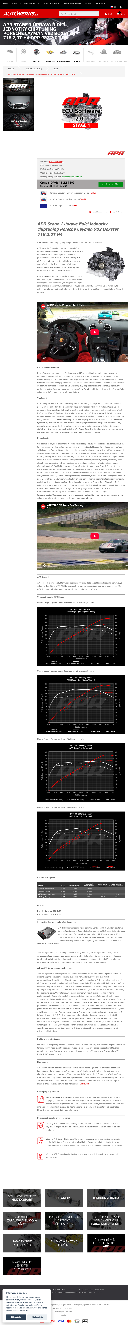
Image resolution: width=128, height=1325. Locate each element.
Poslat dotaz (117, 212)
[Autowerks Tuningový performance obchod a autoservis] (20, 13)
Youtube (88, 4)
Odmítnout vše (37, 1317)
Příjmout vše (16, 1317)
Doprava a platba (32, 4)
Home (5, 4)
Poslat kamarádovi (99, 212)
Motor (56, 69)
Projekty (16, 4)
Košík (122, 13)
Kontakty (100, 4)
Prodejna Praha (51, 4)
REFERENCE (84, 1084)
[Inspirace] (18, 104)
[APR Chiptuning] (116, 155)
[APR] (18, 87)
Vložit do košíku (110, 184)
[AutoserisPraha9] (18, 122)
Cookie (63, 1315)
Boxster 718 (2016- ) (34, 69)
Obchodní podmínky (72, 4)
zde (27, 1310)
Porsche (11, 69)
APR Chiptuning (56, 161)
